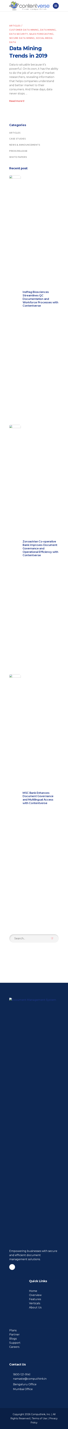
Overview (35, 1295)
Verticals (34, 1303)
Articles (14, 25)
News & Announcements (24, 145)
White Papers (18, 157)
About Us (35, 1307)
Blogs (13, 1338)
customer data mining (24, 30)
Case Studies (17, 138)
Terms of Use (39, 1418)
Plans (13, 1330)
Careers (14, 1346)
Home (33, 1291)
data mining (48, 30)
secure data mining (22, 38)
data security (18, 34)
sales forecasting (41, 34)
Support (14, 1342)
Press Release (18, 151)
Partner (14, 1334)
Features (35, 1299)
